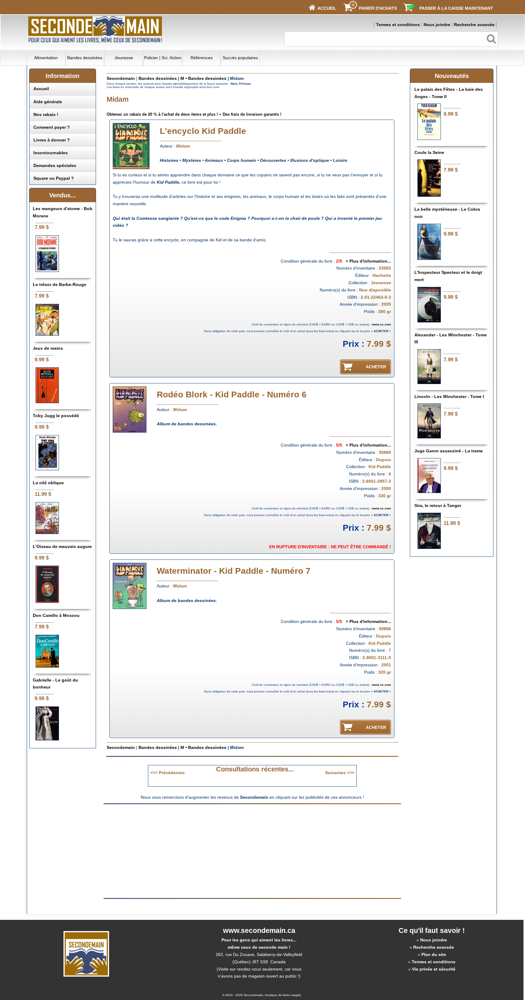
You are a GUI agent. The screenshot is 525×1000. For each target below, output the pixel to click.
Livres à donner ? (51, 140)
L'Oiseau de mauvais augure (62, 546)
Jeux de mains (48, 348)
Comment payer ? (51, 127)
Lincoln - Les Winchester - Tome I (449, 396)
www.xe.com (381, 324)
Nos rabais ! (45, 114)
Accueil (41, 88)
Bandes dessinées (84, 57)
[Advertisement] (201, 850)
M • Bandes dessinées (203, 78)
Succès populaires (240, 57)
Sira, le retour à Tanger (437, 505)
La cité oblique (48, 482)
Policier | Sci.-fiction (162, 57)
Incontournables (50, 152)
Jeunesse (124, 57)
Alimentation (46, 57)
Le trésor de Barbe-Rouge (59, 284)
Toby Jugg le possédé (56, 415)
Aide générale (47, 101)
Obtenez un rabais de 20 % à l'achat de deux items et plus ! (162, 114)
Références (201, 57)
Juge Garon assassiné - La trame (448, 450)
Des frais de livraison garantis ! (252, 114)
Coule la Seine (429, 152)
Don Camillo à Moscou (56, 615)
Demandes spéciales (54, 165)
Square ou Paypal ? (53, 178)
